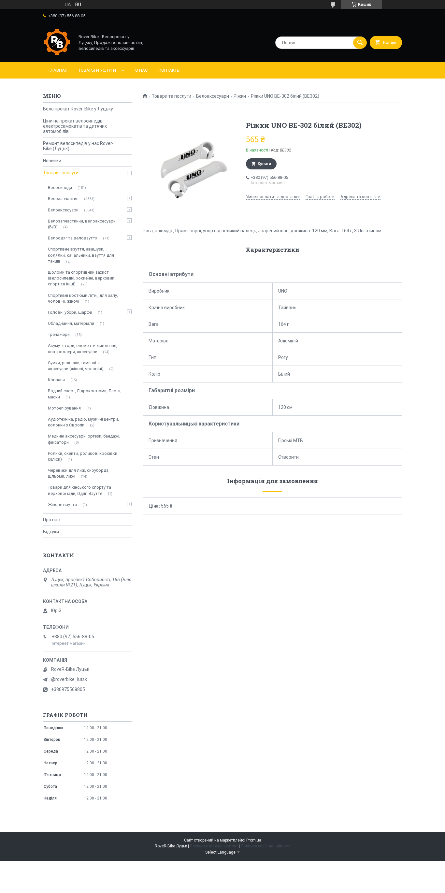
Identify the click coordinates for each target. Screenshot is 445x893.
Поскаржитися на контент (214, 846)
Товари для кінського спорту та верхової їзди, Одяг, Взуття (79, 490)
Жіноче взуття (62, 504)
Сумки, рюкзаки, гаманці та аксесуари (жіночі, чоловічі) (76, 365)
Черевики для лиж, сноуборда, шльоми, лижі (78, 473)
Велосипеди (60, 187)
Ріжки (240, 96)
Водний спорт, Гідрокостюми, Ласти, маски (85, 393)
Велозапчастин (63, 198)
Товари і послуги (61, 172)
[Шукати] (360, 42)
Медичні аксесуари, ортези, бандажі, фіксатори (84, 439)
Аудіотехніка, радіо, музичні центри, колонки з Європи (83, 422)
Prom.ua (253, 840)
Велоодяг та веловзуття (72, 238)
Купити (264, 164)
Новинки (52, 160)
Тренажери (59, 334)
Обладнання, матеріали (71, 323)
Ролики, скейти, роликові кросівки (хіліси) (82, 456)
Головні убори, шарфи (70, 312)
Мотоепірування (64, 408)
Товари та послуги (171, 96)
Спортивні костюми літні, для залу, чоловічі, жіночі (83, 298)
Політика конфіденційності (266, 846)
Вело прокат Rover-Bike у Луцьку (78, 108)
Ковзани (56, 379)
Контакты (169, 70)
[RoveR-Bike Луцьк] (57, 54)
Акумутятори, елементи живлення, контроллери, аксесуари (82, 348)
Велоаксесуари (212, 96)
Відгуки (51, 531)
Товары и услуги (97, 70)
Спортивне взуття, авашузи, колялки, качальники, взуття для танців (81, 255)
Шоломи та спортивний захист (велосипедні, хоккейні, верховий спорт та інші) (81, 278)
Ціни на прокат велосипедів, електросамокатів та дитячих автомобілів (75, 126)
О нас (141, 70)
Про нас (51, 519)
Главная (58, 70)
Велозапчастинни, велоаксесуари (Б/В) (82, 224)
